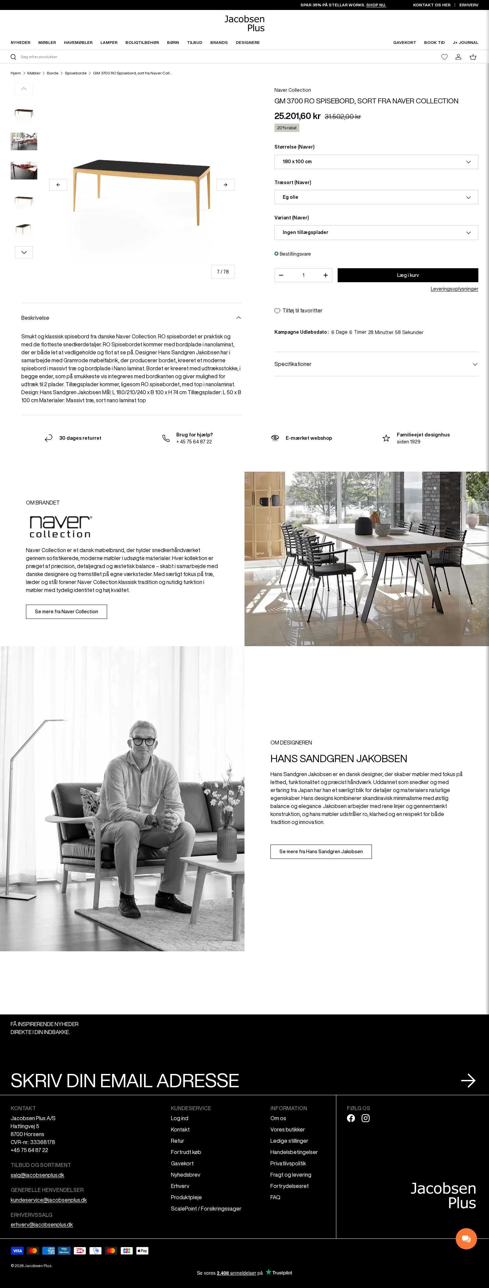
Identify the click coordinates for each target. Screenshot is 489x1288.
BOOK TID (434, 42)
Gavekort (182, 1163)
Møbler (34, 73)
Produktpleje (186, 1197)
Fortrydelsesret (289, 1186)
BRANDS (219, 42)
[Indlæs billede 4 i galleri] (24, 199)
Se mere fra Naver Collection (66, 611)
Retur (177, 1140)
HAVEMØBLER (78, 42)
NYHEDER (20, 42)
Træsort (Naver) (292, 182)
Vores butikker (287, 1129)
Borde (53, 73)
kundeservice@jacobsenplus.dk (49, 1200)
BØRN (173, 42)
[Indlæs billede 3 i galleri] (24, 170)
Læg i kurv (408, 275)
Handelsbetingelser (294, 1152)
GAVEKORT (404, 42)
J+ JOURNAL (465, 42)
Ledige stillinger (289, 1140)
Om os (278, 1118)
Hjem (16, 73)
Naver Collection (292, 90)
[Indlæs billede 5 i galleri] (24, 229)
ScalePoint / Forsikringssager (206, 1208)
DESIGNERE (248, 42)
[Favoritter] (444, 57)
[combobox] (127, 56)
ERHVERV (468, 5)
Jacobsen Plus (37, 1265)
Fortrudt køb (186, 1152)
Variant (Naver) (291, 218)
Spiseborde (76, 73)
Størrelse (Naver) (294, 147)
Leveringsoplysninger (454, 289)
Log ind (179, 1118)
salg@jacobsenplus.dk (37, 1175)
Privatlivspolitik (288, 1163)
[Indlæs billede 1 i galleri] (24, 112)
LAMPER (108, 42)
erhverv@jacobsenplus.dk (42, 1224)
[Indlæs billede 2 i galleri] (24, 141)
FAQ (275, 1197)
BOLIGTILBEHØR (142, 42)
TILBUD (194, 42)
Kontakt (180, 1129)
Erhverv (180, 1186)
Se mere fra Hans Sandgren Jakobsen (321, 851)
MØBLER (47, 42)
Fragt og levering (290, 1174)
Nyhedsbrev (185, 1174)
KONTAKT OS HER (431, 5)
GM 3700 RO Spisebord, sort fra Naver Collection (133, 73)
